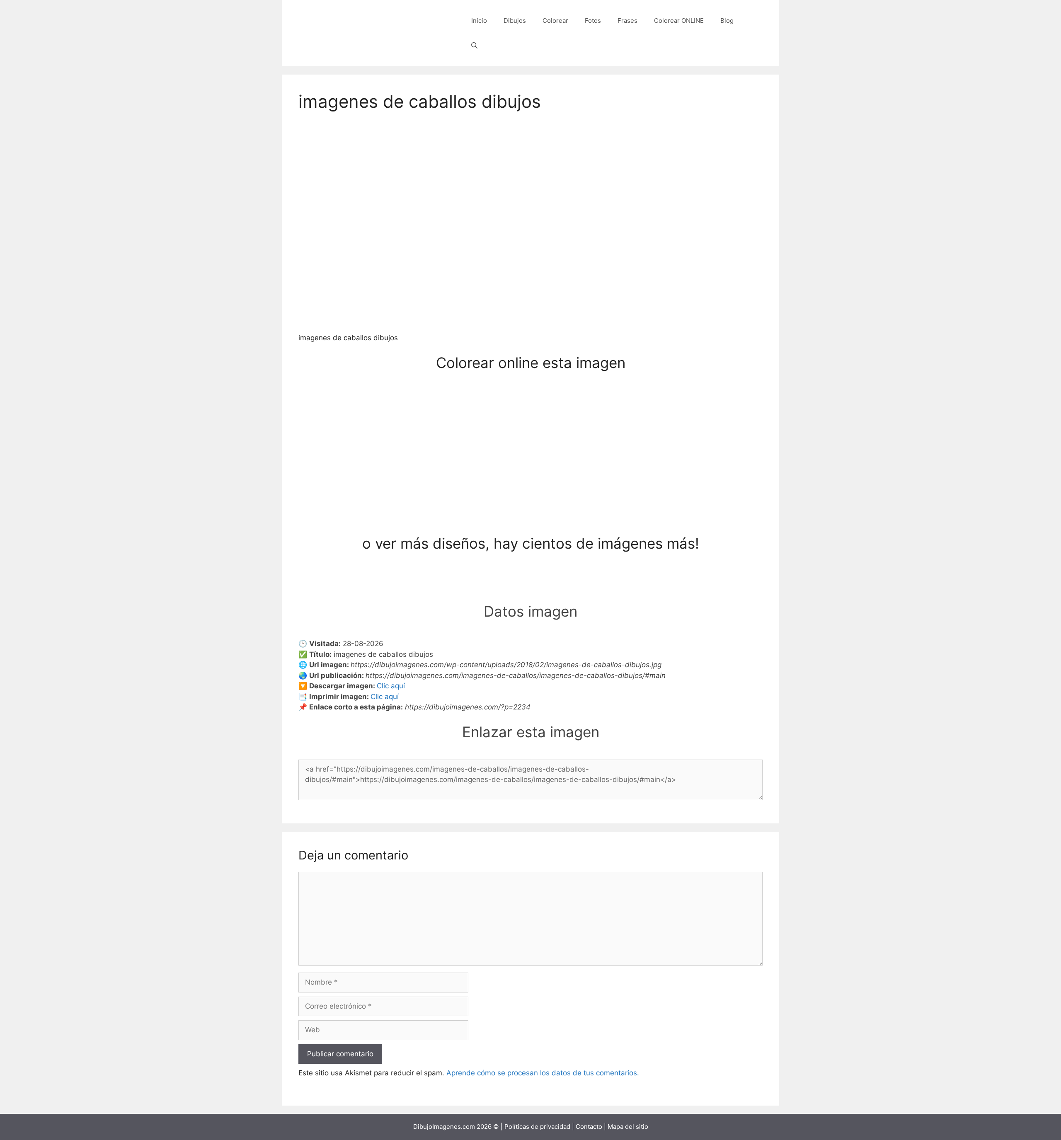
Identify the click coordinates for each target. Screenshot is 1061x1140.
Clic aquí (391, 686)
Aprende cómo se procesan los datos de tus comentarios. (542, 1073)
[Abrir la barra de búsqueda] (474, 45)
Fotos (593, 20)
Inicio (479, 20)
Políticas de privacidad (537, 1126)
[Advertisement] (530, 473)
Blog (727, 20)
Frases (627, 20)
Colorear (555, 20)
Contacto (589, 1126)
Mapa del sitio (628, 1126)
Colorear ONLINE (679, 20)
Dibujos (515, 20)
